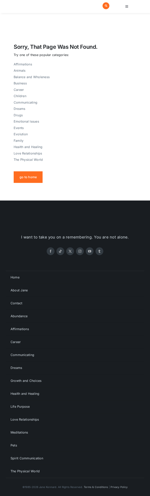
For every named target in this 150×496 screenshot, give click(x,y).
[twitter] (70, 251)
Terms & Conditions (96, 487)
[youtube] (90, 251)
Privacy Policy (119, 487)
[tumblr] (99, 251)
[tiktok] (60, 251)
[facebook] (50, 251)
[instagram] (80, 251)
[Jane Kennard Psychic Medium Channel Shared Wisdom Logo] (26, 3)
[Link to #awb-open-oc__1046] (106, 5)
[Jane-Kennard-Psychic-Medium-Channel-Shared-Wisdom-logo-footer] (75, 218)
